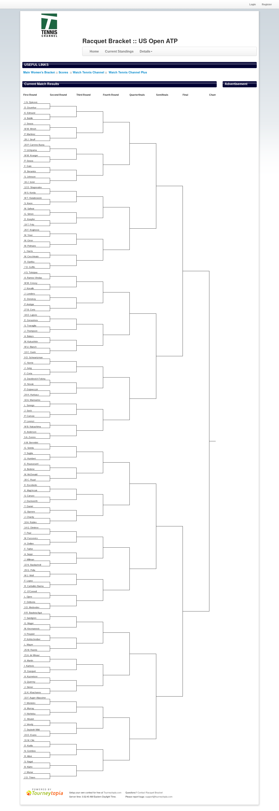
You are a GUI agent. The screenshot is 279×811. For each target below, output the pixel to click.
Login (252, 4)
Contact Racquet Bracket (150, 792)
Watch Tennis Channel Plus (128, 72)
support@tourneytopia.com (158, 796)
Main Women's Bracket (39, 72)
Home (94, 51)
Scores (64, 72)
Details (145, 51)
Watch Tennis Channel (89, 72)
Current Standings (119, 51)
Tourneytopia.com (112, 792)
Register (267, 4)
